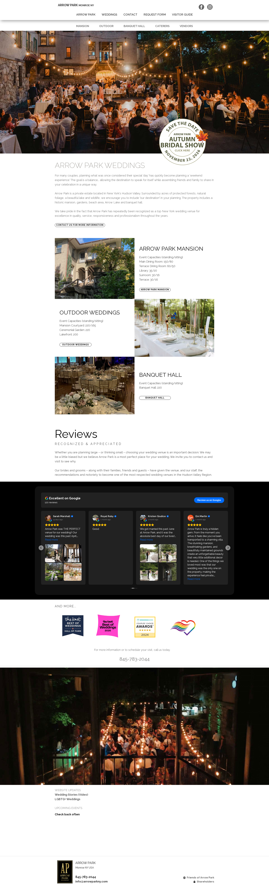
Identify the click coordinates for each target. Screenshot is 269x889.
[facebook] (201, 7)
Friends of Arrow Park (200, 877)
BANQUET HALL (134, 26)
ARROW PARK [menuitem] (85, 14)
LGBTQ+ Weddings (67, 799)
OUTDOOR (106, 26)
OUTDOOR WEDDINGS (75, 344)
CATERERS (162, 26)
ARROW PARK (76, 5)
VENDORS (186, 26)
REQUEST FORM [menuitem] (155, 14)
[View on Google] (48, 518)
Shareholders (205, 881)
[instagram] (210, 7)
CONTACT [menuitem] (130, 14)
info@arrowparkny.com (91, 881)
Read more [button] (51, 539)
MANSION (82, 26)
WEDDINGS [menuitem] (109, 14)
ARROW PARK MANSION (155, 289)
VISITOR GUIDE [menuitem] (182, 14)
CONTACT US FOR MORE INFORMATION (80, 225)
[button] (41, 547)
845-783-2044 (85, 877)
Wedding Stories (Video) (71, 794)
